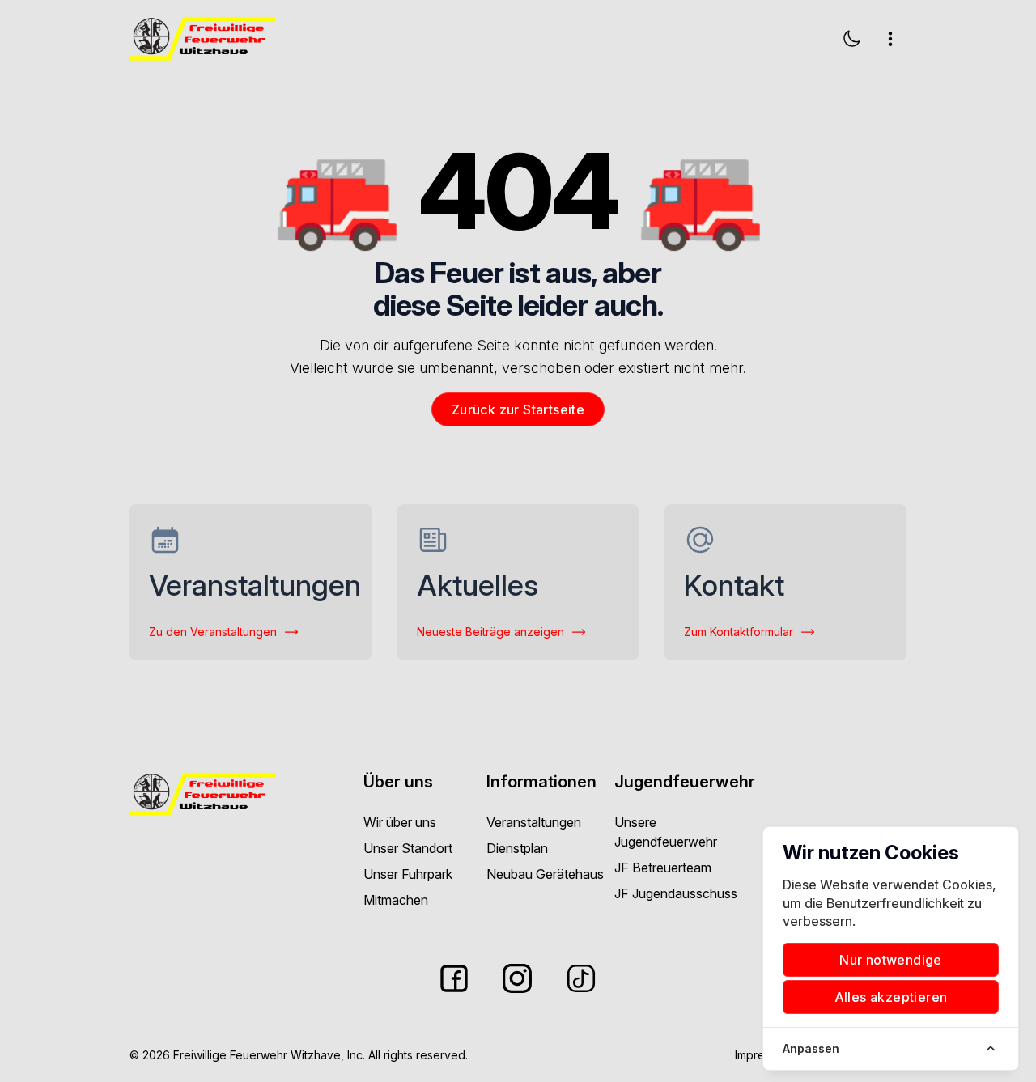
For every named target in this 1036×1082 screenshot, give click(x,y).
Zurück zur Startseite (518, 409)
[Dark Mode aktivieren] (851, 39)
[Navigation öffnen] (890, 39)
